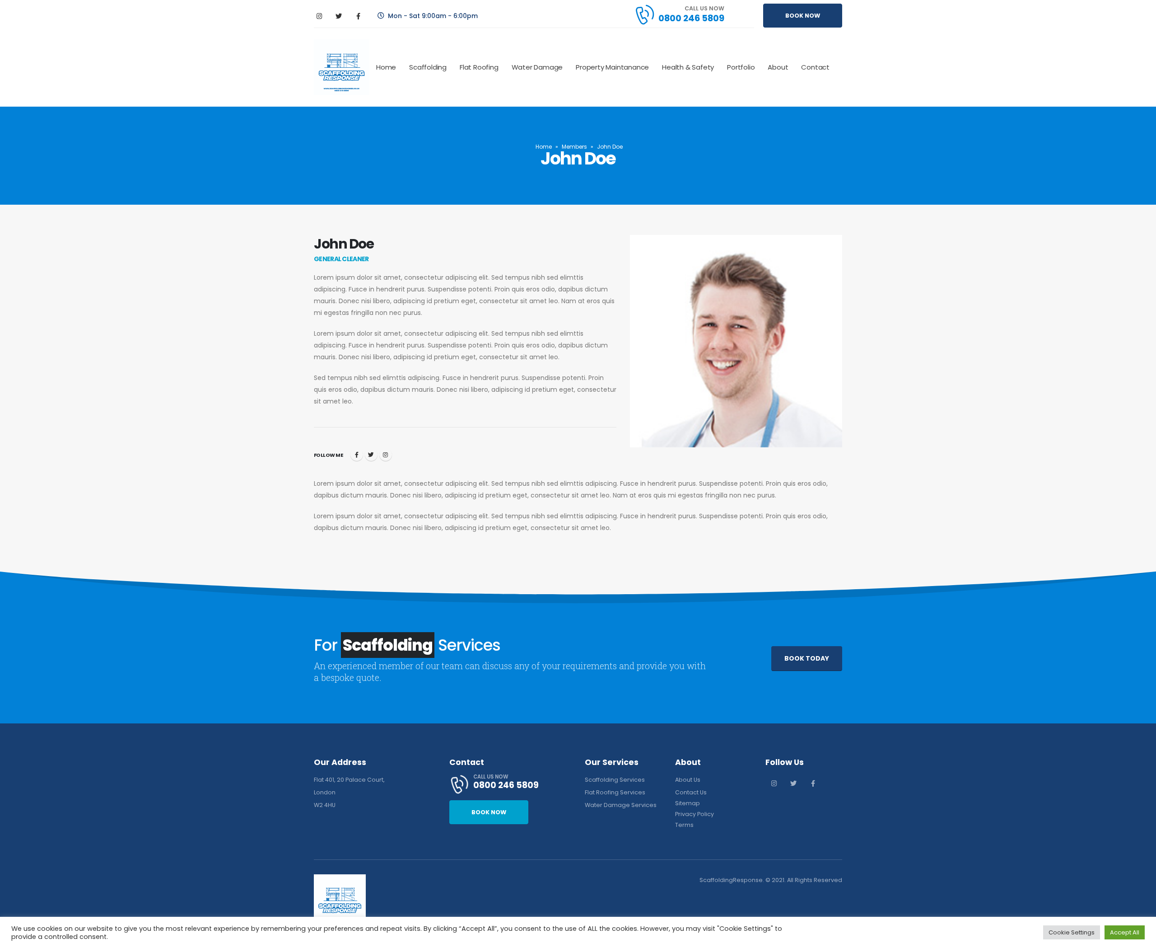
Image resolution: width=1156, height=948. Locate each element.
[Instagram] (319, 15)
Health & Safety (688, 67)
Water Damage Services (621, 805)
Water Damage (537, 67)
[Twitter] (338, 15)
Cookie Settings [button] (1072, 932)
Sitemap (687, 803)
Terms (684, 825)
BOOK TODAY (806, 658)
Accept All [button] (1124, 932)
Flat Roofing (479, 67)
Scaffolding (428, 67)
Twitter (371, 454)
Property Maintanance (612, 67)
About (778, 67)
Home (386, 67)
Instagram (385, 454)
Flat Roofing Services (615, 792)
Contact (815, 67)
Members (574, 146)
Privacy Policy (694, 814)
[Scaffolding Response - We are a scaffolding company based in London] (341, 67)
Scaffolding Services (615, 780)
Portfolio (741, 67)
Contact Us (691, 792)
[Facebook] (358, 15)
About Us (687, 780)
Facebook (356, 454)
